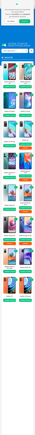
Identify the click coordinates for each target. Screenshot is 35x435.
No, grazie (10, 21)
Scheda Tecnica (9, 86)
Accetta (25, 21)
